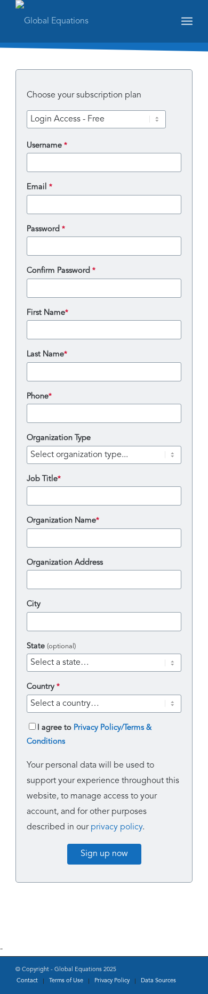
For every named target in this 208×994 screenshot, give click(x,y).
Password (46, 229)
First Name (47, 313)
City (34, 604)
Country (43, 687)
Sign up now (104, 854)
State (51, 646)
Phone (39, 397)
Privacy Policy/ (99, 728)
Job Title (44, 479)
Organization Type (59, 438)
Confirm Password (61, 271)
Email (39, 187)
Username (47, 146)
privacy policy (116, 827)
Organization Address (65, 563)
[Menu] (187, 21)
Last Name (47, 355)
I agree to (89, 735)
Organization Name (63, 521)
